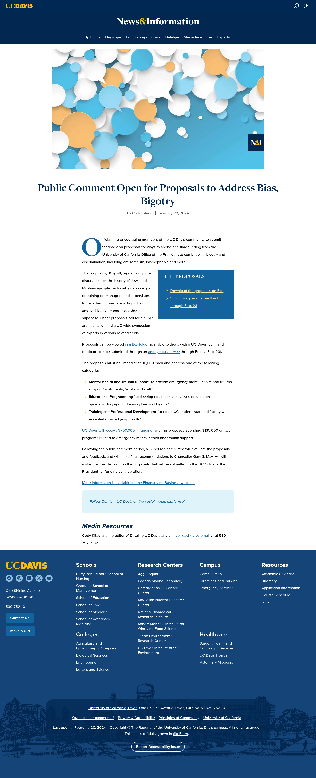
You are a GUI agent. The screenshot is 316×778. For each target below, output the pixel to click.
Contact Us (19, 618)
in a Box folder (137, 344)
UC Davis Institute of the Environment (158, 650)
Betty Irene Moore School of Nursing (99, 576)
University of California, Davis (112, 707)
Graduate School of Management (92, 588)
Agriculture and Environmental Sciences (96, 646)
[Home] (26, 565)
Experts (223, 37)
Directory (269, 581)
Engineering (86, 662)
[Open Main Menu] (286, 6)
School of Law (88, 604)
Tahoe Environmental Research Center (155, 638)
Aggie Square (149, 573)
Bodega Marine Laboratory (160, 581)
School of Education (92, 597)
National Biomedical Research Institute (154, 614)
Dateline (172, 37)
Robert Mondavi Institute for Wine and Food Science (161, 626)
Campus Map (211, 573)
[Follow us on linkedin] (29, 578)
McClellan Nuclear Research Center (161, 602)
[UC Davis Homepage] (19, 6)
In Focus (93, 37)
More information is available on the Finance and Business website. (138, 482)
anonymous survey (164, 351)
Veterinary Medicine (216, 662)
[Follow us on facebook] (9, 578)
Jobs (265, 602)
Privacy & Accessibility (136, 717)
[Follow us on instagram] (19, 578)
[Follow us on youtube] (49, 578)
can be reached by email (189, 535)
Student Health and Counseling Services (217, 646)
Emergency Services (217, 587)
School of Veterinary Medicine (93, 621)
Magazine (113, 37)
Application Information (280, 587)
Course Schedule (275, 595)
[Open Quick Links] (305, 6)
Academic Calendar (277, 573)
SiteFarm (180, 733)
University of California (222, 717)
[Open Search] (296, 6)
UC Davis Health (213, 655)
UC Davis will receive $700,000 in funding (117, 430)
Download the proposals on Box (196, 290)
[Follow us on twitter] (39, 578)
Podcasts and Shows (143, 37)
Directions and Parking (219, 581)
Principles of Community (179, 717)
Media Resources (198, 37)
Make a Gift (20, 631)
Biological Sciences (92, 655)
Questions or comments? (93, 717)
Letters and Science (92, 669)
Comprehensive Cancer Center (158, 590)
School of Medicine (92, 612)
